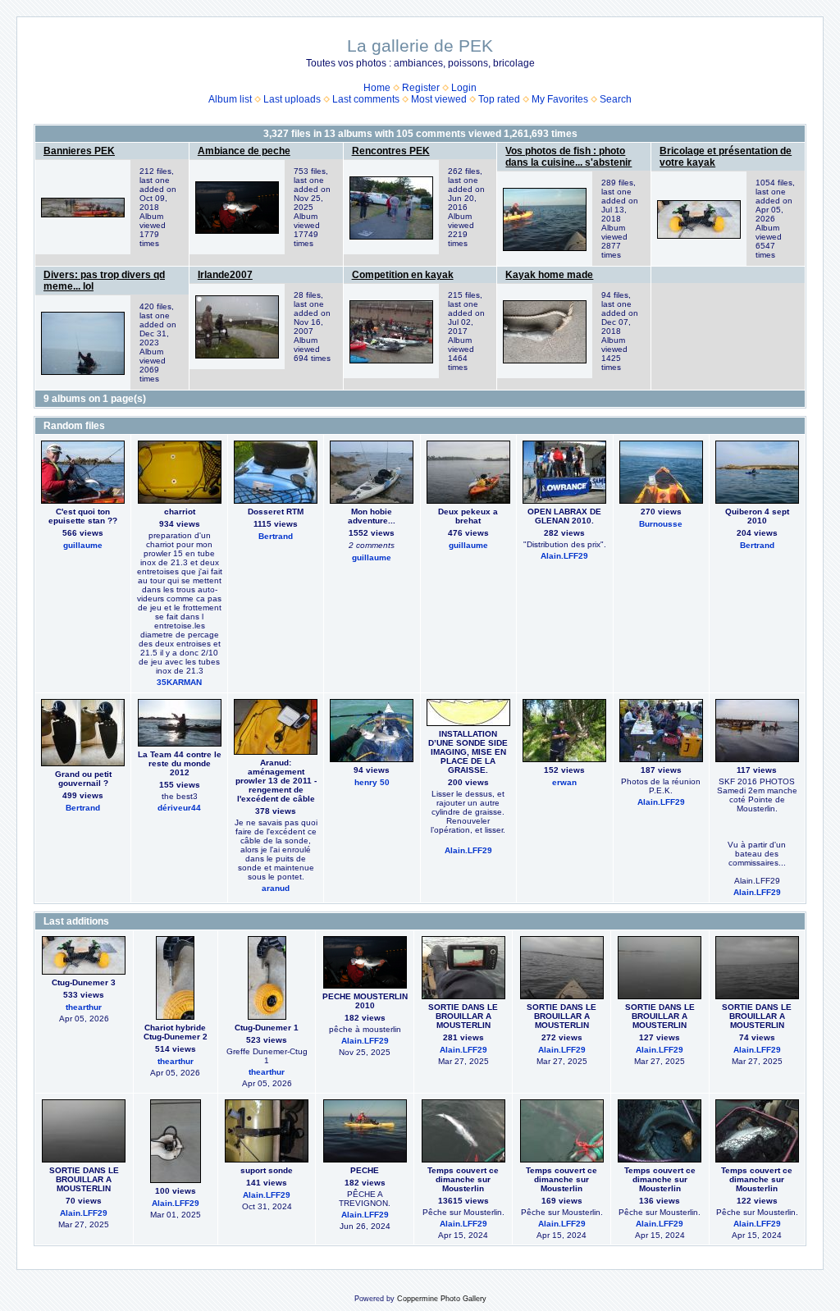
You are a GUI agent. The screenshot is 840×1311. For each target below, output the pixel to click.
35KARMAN (179, 682)
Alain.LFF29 (564, 555)
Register (421, 88)
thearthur (84, 1007)
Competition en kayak (403, 275)
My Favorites (560, 99)
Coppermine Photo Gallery (441, 1299)
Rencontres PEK (391, 151)
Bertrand (275, 536)
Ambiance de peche (244, 151)
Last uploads (292, 99)
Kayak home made (549, 275)
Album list (230, 99)
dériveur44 (179, 807)
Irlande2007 (225, 275)
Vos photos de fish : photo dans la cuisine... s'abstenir (568, 156)
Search (616, 99)
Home (376, 88)
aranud (276, 888)
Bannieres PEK (79, 151)
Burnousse (660, 523)
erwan (564, 782)
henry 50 (372, 782)
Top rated (499, 99)
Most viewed (439, 99)
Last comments (365, 99)
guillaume (83, 545)
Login (464, 88)
